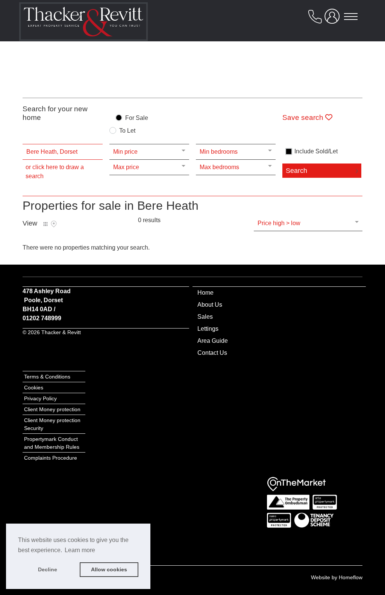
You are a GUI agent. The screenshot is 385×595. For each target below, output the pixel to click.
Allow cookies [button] (109, 569)
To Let (127, 131)
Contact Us (212, 353)
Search (296, 170)
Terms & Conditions (47, 377)
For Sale (136, 118)
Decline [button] (47, 569)
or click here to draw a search (55, 171)
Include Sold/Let (316, 151)
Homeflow (350, 577)
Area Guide (212, 341)
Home (205, 292)
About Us (209, 304)
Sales (205, 316)
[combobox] (62, 152)
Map (53, 224)
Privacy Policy (40, 398)
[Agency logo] (83, 24)
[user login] (333, 19)
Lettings (207, 329)
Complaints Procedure (50, 458)
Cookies (33, 388)
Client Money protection (53, 409)
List (45, 224)
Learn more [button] (80, 550)
